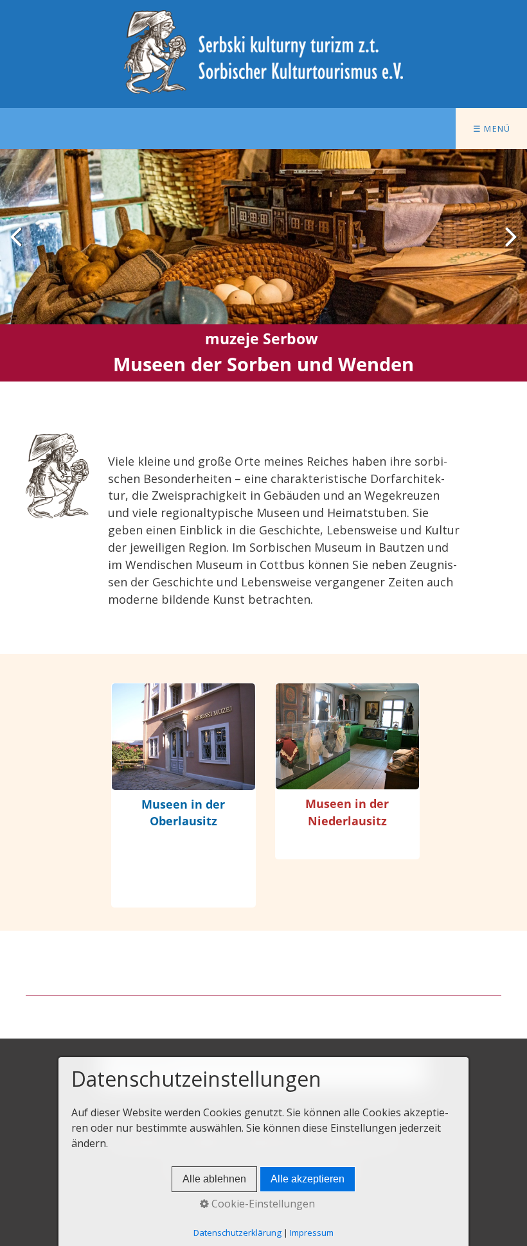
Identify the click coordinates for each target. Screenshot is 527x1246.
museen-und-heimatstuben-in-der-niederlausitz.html (347, 771)
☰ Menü (492, 128)
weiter (507, 246)
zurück (19, 246)
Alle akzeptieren (307, 1178)
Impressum (312, 1232)
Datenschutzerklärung (237, 1232)
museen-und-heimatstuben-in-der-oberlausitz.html (183, 795)
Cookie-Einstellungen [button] (262, 1204)
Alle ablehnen (214, 1178)
